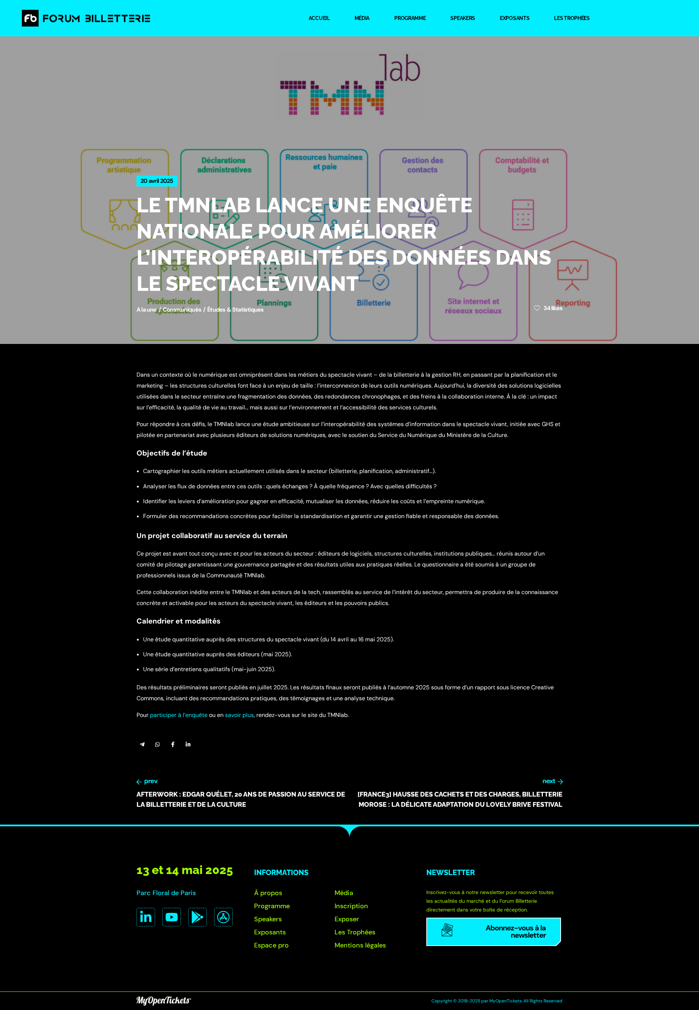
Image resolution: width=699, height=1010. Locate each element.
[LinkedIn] (146, 917)
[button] (268, 893)
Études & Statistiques (235, 309)
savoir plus (239, 715)
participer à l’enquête (179, 715)
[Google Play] (197, 917)
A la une (147, 309)
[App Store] (223, 917)
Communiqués (182, 309)
